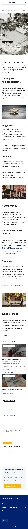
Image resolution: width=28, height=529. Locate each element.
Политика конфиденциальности (9, 516)
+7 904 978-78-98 (10, 498)
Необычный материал (12, 486)
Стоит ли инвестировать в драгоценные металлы (13, 249)
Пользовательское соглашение (9, 515)
